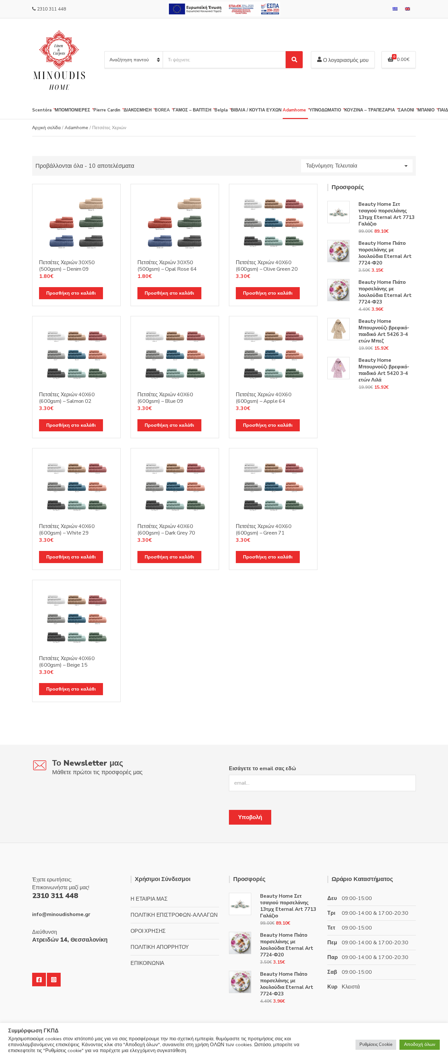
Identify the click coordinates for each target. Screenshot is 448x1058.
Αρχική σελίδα (46, 128)
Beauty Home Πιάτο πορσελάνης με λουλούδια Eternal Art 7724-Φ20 (385, 253)
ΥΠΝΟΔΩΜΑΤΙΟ (325, 110)
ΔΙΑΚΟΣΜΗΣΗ (138, 110)
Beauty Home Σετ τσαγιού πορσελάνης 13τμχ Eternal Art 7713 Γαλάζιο (386, 214)
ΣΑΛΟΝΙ (406, 110)
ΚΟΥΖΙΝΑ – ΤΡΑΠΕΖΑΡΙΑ (369, 110)
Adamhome (294, 110)
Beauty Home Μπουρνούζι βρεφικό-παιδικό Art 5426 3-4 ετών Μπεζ (383, 331)
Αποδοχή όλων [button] (419, 1044)
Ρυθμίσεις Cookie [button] (375, 1045)
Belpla (221, 110)
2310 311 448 (51, 9)
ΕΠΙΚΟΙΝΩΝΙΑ (147, 963)
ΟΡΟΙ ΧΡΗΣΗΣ (148, 931)
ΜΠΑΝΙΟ (426, 110)
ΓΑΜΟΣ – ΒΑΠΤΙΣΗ (192, 110)
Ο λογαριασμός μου (345, 60)
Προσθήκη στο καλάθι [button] (71, 293)
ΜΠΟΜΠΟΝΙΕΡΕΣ (72, 110)
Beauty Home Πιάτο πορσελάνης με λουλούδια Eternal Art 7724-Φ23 (385, 292)
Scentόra (41, 110)
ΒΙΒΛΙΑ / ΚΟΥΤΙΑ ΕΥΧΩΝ (256, 110)
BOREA (162, 110)
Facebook (39, 980)
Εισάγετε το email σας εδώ (262, 768)
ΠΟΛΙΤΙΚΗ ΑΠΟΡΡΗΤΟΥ (160, 947)
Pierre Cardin (106, 110)
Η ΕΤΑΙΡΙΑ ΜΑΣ (149, 899)
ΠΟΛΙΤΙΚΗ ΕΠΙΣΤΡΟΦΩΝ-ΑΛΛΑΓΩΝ (174, 915)
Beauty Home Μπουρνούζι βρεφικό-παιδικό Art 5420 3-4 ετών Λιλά (383, 370)
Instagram (54, 980)
